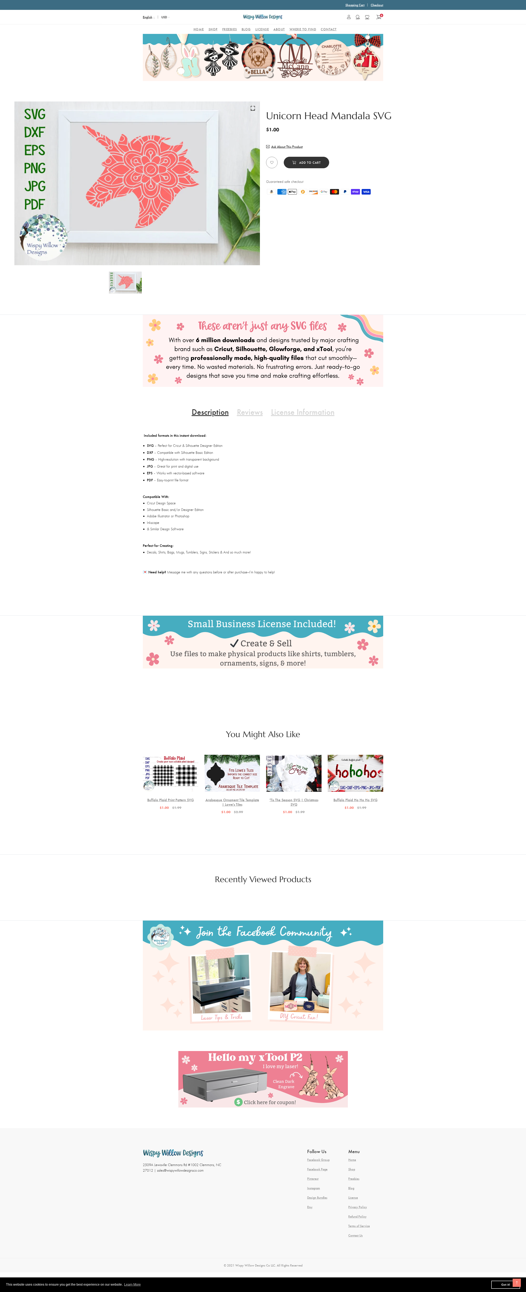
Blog (351, 1188)
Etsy (310, 1207)
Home (352, 1160)
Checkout (377, 5)
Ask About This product (287, 146)
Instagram (313, 1188)
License (353, 1197)
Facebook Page (317, 1169)
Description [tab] (210, 411)
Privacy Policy (357, 1207)
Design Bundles (317, 1197)
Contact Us (355, 1235)
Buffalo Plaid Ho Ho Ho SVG (355, 800)
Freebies (353, 1179)
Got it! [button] (505, 1284)
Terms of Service (359, 1226)
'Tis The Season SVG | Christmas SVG (294, 802)
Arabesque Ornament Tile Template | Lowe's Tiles (232, 802)
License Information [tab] (303, 411)
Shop (351, 1169)
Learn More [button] (132, 1284)
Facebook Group (318, 1160)
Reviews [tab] (250, 411)
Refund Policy (357, 1216)
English (147, 17)
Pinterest (312, 1179)
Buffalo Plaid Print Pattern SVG (170, 800)
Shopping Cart (355, 5)
